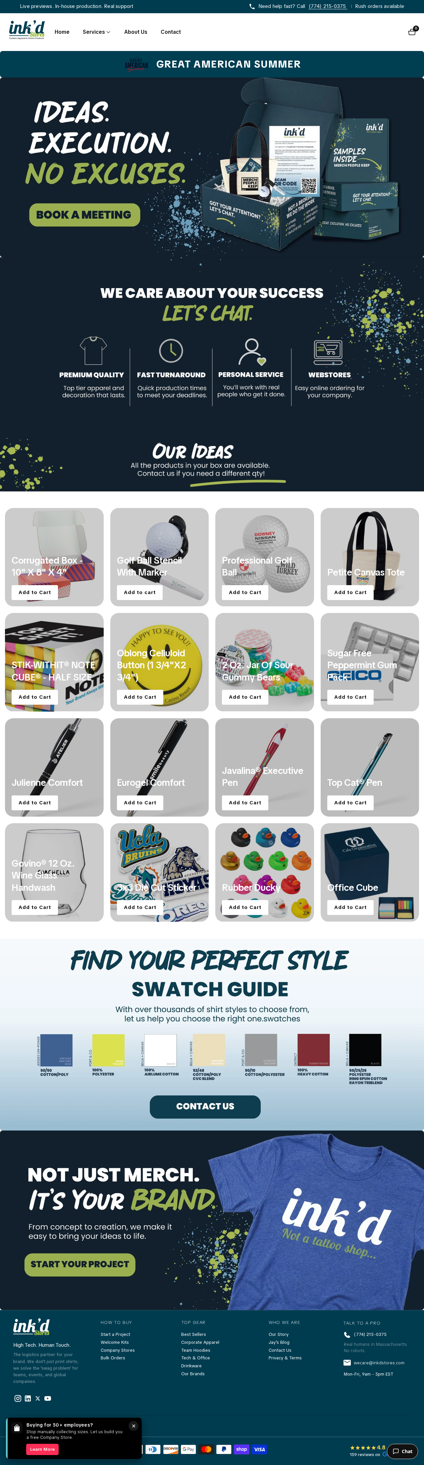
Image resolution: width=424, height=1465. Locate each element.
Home (62, 31)
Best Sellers (193, 1334)
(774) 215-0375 (328, 6)
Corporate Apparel (200, 1342)
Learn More (42, 1449)
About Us (135, 31)
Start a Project (115, 1334)
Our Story (279, 1334)
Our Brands (193, 1374)
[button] (94, 32)
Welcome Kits (115, 1342)
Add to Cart (35, 592)
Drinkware (191, 1366)
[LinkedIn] (37, 1398)
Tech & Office (195, 1358)
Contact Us (280, 1350)
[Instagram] (47, 1398)
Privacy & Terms (285, 1358)
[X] (27, 1398)
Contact (171, 31)
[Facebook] (18, 1398)
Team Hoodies (195, 1350)
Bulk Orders (113, 1358)
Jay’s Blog (279, 1342)
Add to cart (140, 592)
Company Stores (118, 1350)
